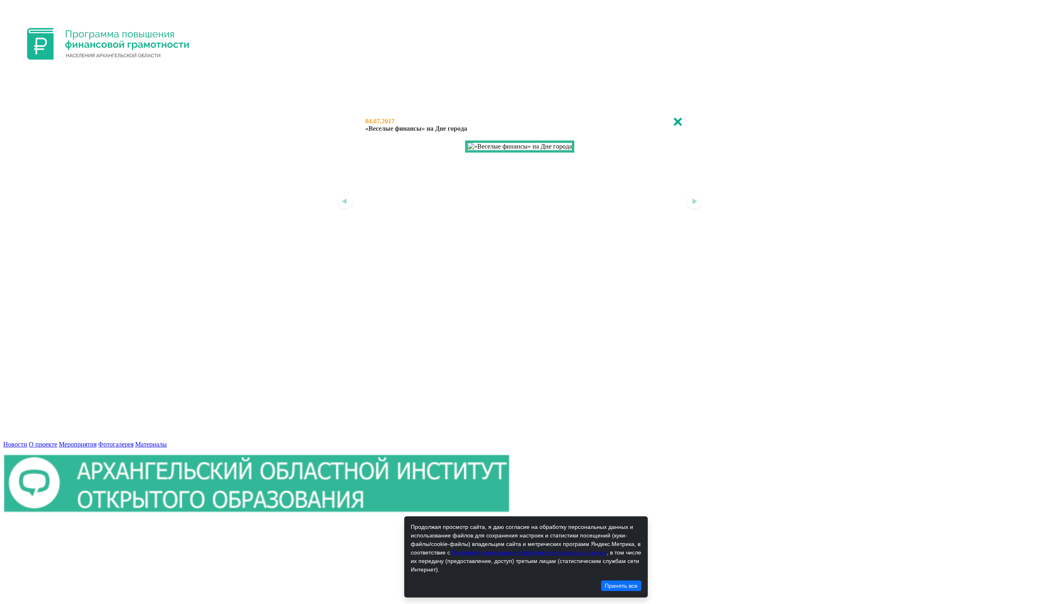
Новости (15, 444)
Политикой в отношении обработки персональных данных (529, 552)
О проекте (43, 444)
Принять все (621, 585)
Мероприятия (78, 444)
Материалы (151, 444)
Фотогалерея (116, 444)
